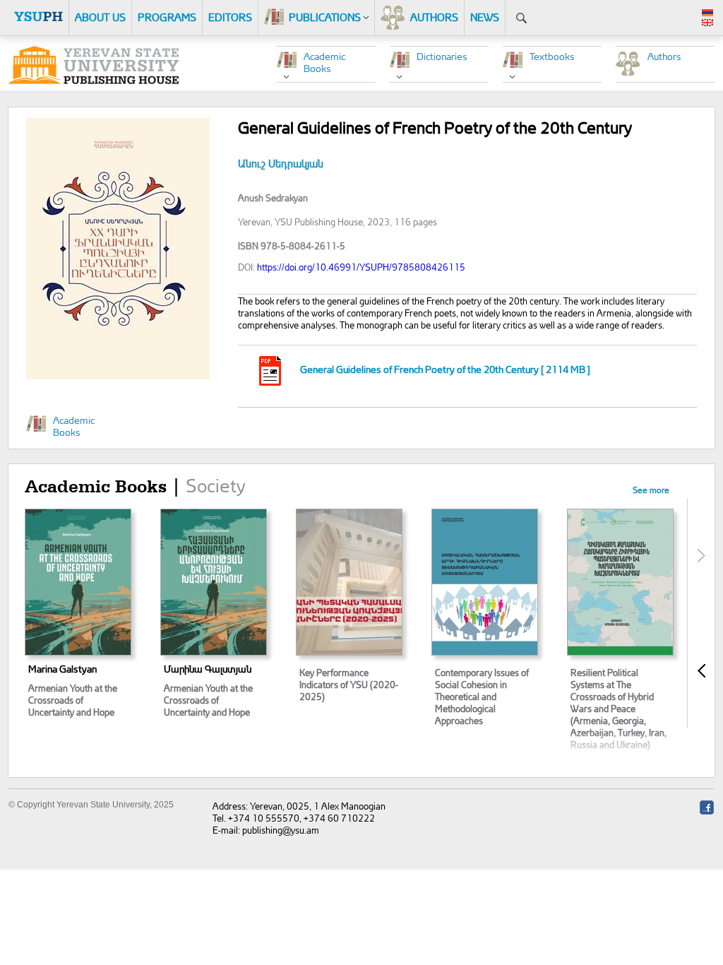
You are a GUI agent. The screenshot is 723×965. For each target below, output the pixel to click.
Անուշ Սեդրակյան (280, 163)
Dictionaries (442, 56)
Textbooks (552, 56)
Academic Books (324, 62)
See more (651, 490)
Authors (664, 56)
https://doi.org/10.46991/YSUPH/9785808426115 (361, 267)
